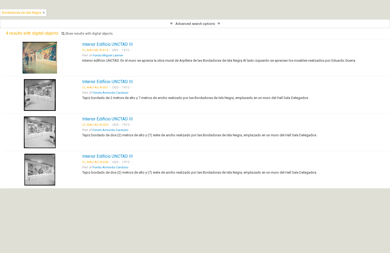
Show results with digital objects (88, 33)
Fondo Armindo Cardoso (110, 92)
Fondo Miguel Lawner (108, 55)
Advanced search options (195, 24)
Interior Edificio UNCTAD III (107, 44)
